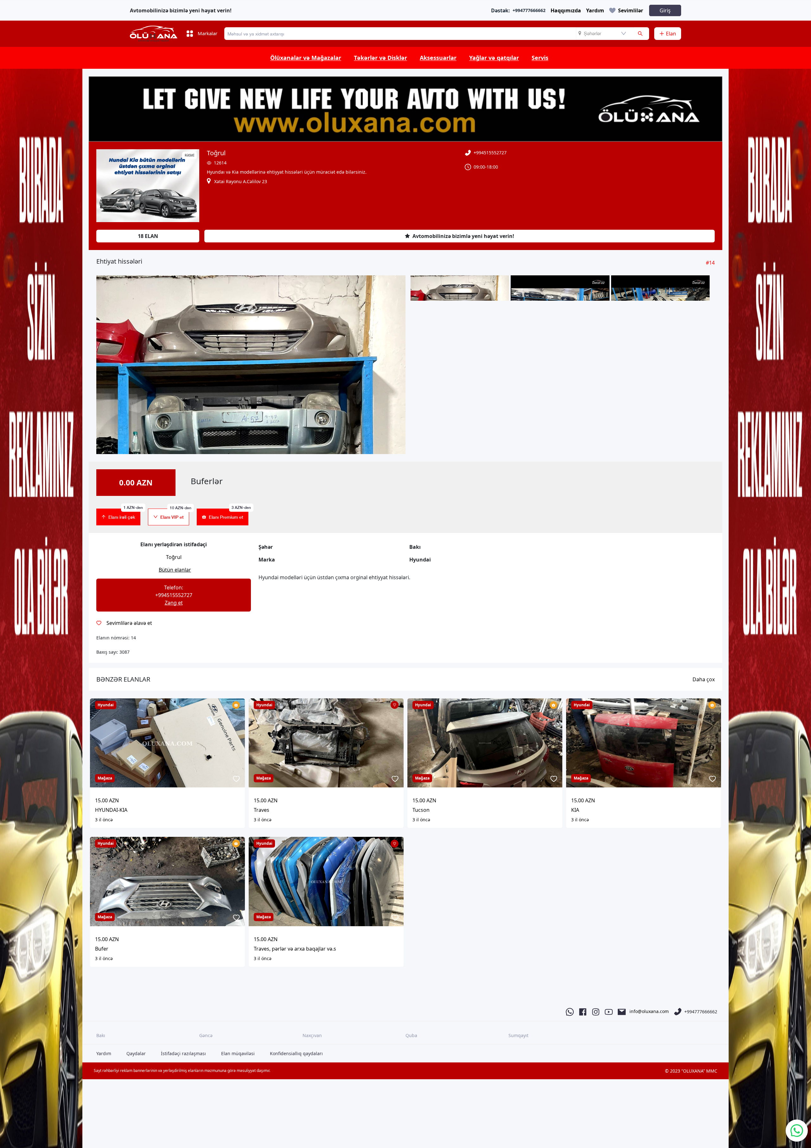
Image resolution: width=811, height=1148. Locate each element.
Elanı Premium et (228, 514)
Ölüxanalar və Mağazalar (305, 57)
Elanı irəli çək (124, 514)
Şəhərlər (592, 33)
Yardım (595, 10)
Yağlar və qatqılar (494, 57)
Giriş (665, 10)
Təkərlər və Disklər (380, 57)
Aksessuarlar (438, 57)
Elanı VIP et (174, 514)
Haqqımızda (566, 10)
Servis (540, 57)
